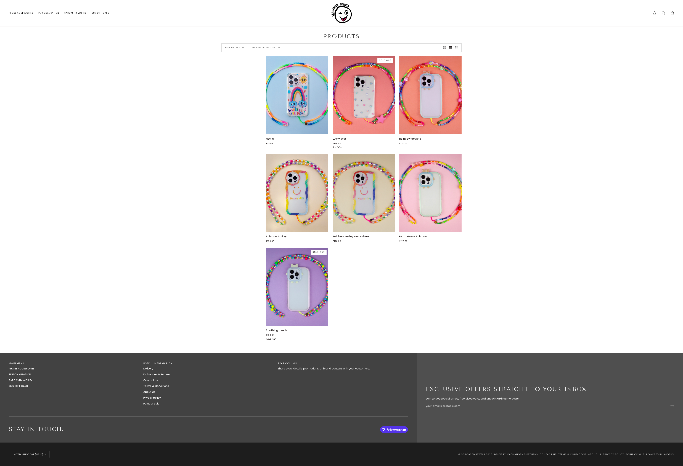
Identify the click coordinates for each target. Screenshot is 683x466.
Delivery (148, 368)
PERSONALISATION (20, 374)
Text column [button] (287, 363)
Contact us (150, 380)
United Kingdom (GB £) (27, 454)
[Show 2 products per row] (444, 48)
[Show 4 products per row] (458, 48)
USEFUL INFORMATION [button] (158, 363)
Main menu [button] (16, 363)
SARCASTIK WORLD (20, 380)
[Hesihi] (297, 95)
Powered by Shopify (660, 454)
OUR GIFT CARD (18, 386)
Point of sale (151, 403)
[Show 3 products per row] (450, 48)
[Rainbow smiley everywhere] (364, 193)
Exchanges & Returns (156, 374)
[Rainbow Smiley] (297, 193)
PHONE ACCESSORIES (21, 368)
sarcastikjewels (473, 454)
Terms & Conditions (156, 386)
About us (149, 392)
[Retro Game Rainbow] (430, 193)
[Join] (671, 405)
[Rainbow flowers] (430, 95)
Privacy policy (152, 398)
